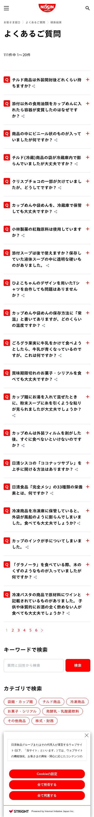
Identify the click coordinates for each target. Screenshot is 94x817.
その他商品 (17, 721)
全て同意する (47, 795)
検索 (78, 665)
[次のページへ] (42, 630)
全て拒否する (47, 784)
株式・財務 (44, 721)
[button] (47, 83)
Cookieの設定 (47, 774)
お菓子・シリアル (22, 711)
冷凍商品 (77, 702)
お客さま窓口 (12, 22)
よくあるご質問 (35, 22)
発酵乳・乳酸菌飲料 (62, 711)
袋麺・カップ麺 (20, 702)
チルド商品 (51, 702)
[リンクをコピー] (33, 86)
